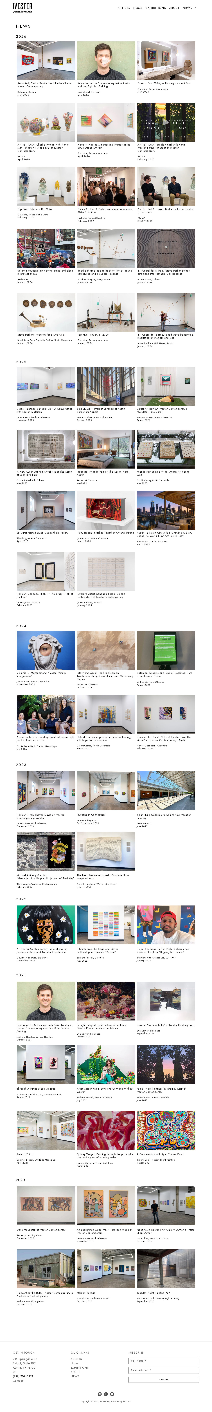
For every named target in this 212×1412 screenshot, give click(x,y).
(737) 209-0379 (23, 1376)
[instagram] (100, 1394)
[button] (189, 8)
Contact (18, 1381)
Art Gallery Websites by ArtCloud (115, 1401)
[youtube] (112, 1394)
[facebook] (106, 1394)
